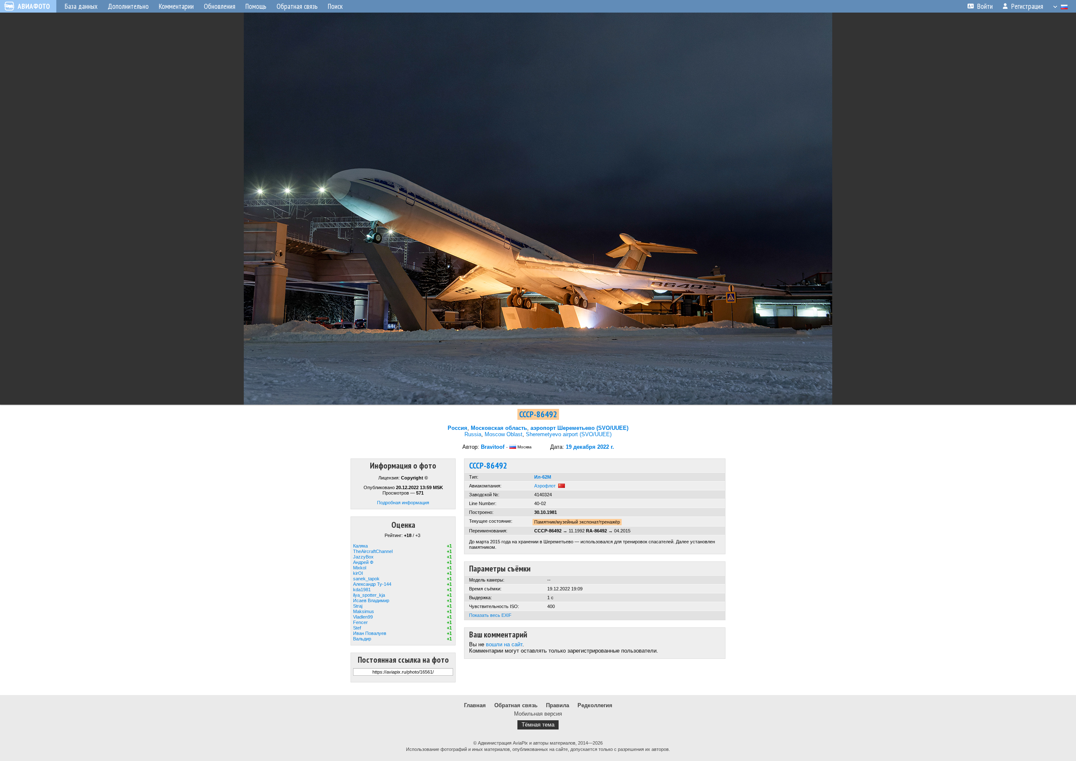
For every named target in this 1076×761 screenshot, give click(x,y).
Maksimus (363, 611)
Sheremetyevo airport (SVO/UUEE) (569, 434)
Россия (457, 428)
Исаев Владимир (371, 600)
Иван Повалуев (369, 633)
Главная (475, 705)
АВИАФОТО (34, 6)
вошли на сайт (504, 644)
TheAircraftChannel (373, 551)
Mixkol (359, 567)
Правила (557, 705)
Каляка (360, 545)
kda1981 (362, 589)
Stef (357, 627)
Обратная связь (516, 705)
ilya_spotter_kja (369, 595)
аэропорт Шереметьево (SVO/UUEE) (579, 428)
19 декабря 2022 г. (590, 447)
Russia (472, 434)
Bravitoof (492, 447)
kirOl (358, 573)
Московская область (499, 428)
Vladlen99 (363, 616)
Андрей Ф (363, 562)
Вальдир (362, 638)
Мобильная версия (538, 714)
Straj (357, 605)
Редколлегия (595, 705)
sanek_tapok (366, 578)
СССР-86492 (538, 414)
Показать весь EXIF (490, 615)
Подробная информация (403, 502)
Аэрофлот (545, 485)
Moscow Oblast (503, 434)
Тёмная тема (538, 725)
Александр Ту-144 (372, 584)
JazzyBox (363, 556)
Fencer (360, 622)
